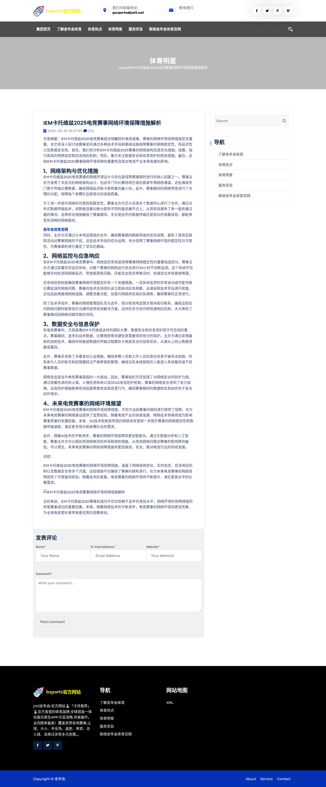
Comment (44, 574)
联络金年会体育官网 (165, 29)
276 (91, 131)
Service (266, 779)
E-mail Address (103, 547)
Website (152, 547)
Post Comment (52, 622)
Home (123, 68)
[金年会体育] (61, 11)
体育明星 (115, 29)
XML (169, 703)
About (251, 779)
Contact (284, 779)
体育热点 (95, 29)
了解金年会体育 (69, 29)
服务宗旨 (136, 29)
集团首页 (43, 29)
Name (41, 547)
